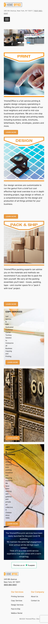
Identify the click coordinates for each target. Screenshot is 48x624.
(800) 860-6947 (10, 585)
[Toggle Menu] (7, 19)
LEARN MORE (11, 132)
